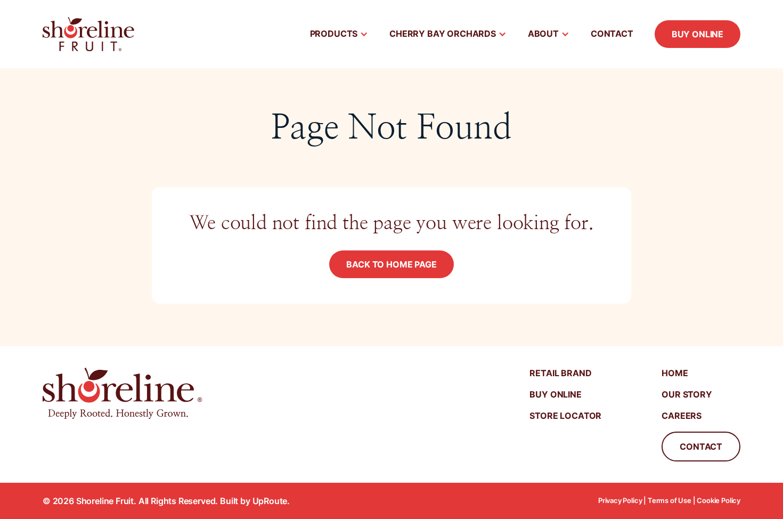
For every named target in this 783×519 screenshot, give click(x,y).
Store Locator (565, 415)
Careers (682, 415)
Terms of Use (669, 501)
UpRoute (270, 501)
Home (675, 373)
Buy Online (697, 34)
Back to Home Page (391, 264)
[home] (88, 34)
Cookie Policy (718, 501)
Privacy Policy (620, 501)
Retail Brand (560, 373)
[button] (339, 34)
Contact (612, 33)
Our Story (687, 394)
